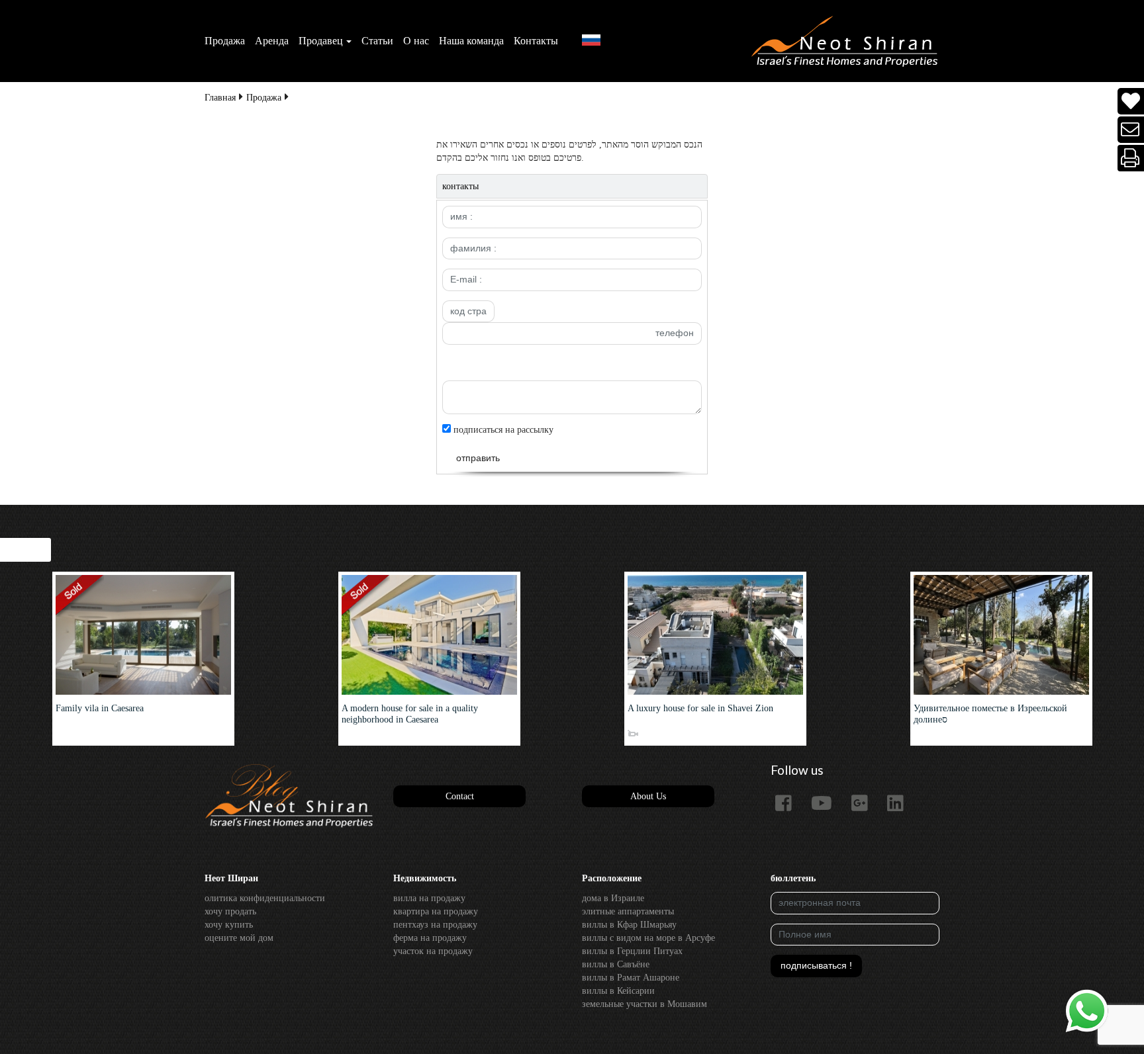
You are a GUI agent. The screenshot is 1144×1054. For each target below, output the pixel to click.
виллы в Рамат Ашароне (630, 978)
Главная (220, 98)
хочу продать (230, 911)
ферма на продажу (430, 938)
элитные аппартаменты (628, 911)
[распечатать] (1131, 158)
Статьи (377, 40)
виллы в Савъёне (615, 964)
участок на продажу (433, 951)
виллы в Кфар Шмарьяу (629, 925)
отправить (478, 458)
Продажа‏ (225, 40)
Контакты (536, 40)
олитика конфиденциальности (265, 898)
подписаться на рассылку (502, 430)
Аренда (272, 40)
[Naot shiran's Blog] (289, 796)
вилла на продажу (429, 898)
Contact (460, 796)
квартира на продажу (435, 911)
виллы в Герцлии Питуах (632, 951)
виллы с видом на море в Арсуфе (648, 938)
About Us (648, 796)
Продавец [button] (321, 40)
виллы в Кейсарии (618, 991)
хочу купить (229, 925)
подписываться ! (816, 965)
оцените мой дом (239, 938)
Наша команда (471, 40)
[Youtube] (826, 803)
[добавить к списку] (1130, 101)
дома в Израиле (613, 898)
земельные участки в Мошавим (644, 1004)
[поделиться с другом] (1131, 130)
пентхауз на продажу (435, 925)
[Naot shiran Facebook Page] (788, 803)
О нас (416, 40)
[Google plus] (864, 803)
